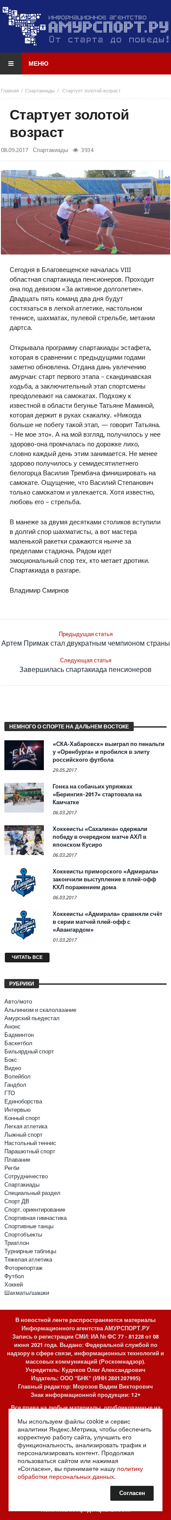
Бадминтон (19, 1035)
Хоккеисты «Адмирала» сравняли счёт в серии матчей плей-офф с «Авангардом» (107, 922)
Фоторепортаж (23, 1268)
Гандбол (15, 1085)
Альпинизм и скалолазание (40, 1010)
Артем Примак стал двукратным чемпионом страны (85, 639)
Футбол (14, 1276)
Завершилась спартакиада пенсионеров (85, 665)
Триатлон (16, 1243)
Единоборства (23, 1101)
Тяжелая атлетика (28, 1259)
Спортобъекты (23, 1234)
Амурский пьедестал (32, 1018)
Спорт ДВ (16, 1201)
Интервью (17, 1109)
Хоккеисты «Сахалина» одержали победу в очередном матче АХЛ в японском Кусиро (100, 837)
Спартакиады (40, 91)
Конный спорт (22, 1118)
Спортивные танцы (28, 1226)
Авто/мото (18, 1001)
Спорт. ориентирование (34, 1209)
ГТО (9, 1093)
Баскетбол (18, 1043)
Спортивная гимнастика (35, 1218)
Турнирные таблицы (30, 1251)
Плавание (17, 1159)
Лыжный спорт (23, 1134)
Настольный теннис (30, 1143)
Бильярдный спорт (29, 1051)
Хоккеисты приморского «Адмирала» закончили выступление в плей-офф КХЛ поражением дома (106, 879)
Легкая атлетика (25, 1126)
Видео (12, 1068)
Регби (11, 1168)
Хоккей (13, 1284)
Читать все (27, 957)
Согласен (132, 1493)
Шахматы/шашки (26, 1293)
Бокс (10, 1060)
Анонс (12, 1026)
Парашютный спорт (29, 1151)
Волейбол (17, 1076)
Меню (38, 63)
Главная (10, 91)
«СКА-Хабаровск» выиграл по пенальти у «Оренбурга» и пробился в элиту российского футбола (108, 752)
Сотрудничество (26, 1176)
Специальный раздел (32, 1193)
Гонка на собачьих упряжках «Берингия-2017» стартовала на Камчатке (97, 794)
